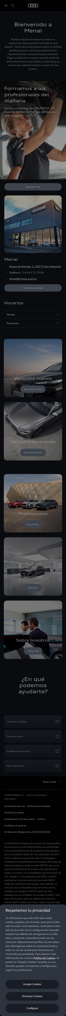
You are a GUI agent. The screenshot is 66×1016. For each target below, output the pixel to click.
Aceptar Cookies (32, 984)
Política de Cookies (44, 957)
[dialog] (33, 960)
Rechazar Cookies (32, 996)
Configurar (32, 1008)
